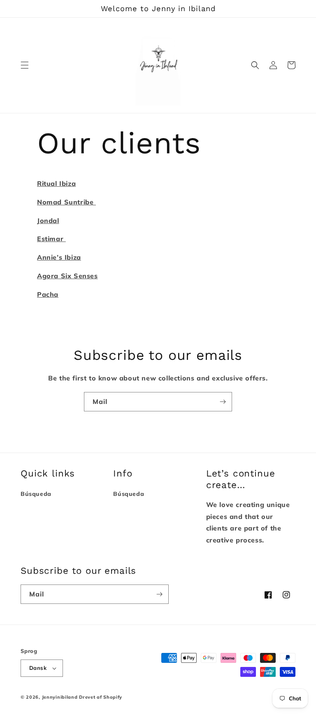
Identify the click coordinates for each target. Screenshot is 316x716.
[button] (25, 65)
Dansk (37, 667)
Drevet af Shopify (100, 697)
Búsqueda (36, 494)
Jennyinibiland (60, 697)
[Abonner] (223, 401)
